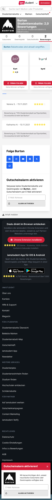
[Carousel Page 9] (36, 93)
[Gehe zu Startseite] (26, 3)
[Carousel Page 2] (8, 93)
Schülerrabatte (9, 391)
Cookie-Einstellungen (12, 442)
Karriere (6, 299)
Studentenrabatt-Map (12, 339)
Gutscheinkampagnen (12, 408)
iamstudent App (9, 351)
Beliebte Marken (9, 333)
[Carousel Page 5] (20, 93)
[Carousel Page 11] (44, 93)
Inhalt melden (11, 214)
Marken (28, 14)
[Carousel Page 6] (24, 93)
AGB (4, 454)
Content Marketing (11, 414)
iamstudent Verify (10, 420)
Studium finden (9, 379)
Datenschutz (8, 437)
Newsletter (7, 356)
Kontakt (5, 310)
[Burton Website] (9, 165)
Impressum (7, 460)
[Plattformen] (36, 3)
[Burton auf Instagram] (16, 159)
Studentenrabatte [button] (10, 14)
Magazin (6, 316)
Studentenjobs (9, 368)
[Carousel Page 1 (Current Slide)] (4, 93)
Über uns (6, 293)
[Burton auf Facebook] (9, 159)
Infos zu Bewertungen (12, 448)
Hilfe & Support (9, 304)
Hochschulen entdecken (13, 385)
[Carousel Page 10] (40, 93)
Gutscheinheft (42, 14)
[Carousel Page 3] (12, 93)
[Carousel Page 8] (32, 93)
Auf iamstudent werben (13, 402)
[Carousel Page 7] (28, 93)
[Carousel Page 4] (16, 93)
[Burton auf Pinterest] (30, 159)
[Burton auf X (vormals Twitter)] (37, 159)
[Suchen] (3, 9)
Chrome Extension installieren (28, 240)
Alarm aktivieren (26, 203)
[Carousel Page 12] (48, 93)
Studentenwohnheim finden (15, 373)
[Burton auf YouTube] (23, 159)
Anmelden (45, 3)
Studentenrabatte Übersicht (15, 327)
